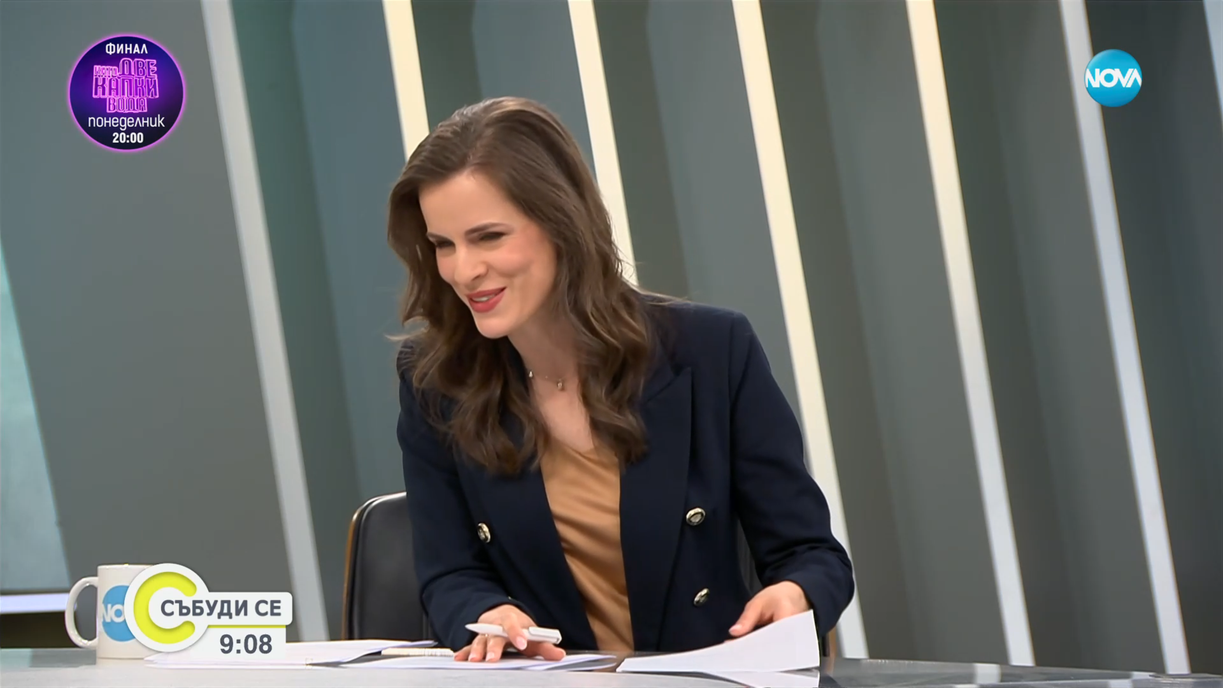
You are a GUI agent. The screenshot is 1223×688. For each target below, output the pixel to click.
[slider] (27, 671)
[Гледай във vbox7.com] (1211, 679)
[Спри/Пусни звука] (24, 679)
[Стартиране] (11, 679)
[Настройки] (1211, 11)
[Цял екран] (1198, 679)
